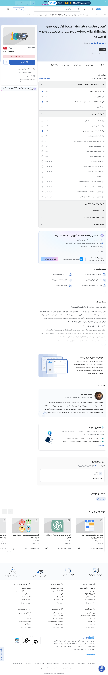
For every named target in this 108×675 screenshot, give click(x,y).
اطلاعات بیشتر (99, 446)
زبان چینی (92, 624)
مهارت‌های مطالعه (25, 621)
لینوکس (92, 591)
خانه (105, 15)
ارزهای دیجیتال (26, 588)
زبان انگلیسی (91, 613)
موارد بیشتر (91, 603)
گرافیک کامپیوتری (57, 591)
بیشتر (101, 251)
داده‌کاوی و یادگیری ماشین (87, 588)
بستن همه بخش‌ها (44, 78)
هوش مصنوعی (90, 597)
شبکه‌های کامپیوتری (89, 599)
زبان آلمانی (92, 619)
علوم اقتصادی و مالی (24, 599)
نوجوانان (28, 624)
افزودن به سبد (20, 62)
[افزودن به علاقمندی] (101, 520)
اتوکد (61, 594)
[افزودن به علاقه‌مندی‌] (5, 62)
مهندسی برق (59, 624)
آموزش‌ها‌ (96, 15)
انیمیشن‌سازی (58, 599)
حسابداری (28, 594)
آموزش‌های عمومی (25, 613)
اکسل (29, 619)
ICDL (29, 616)
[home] (98, 9)
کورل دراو (60, 597)
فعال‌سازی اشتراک (50, 259)
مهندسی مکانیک (58, 619)
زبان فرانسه (91, 621)
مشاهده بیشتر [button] (90, 654)
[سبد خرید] (8, 9)
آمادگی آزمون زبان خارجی (87, 616)
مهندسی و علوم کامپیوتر (55, 621)
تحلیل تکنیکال (26, 597)
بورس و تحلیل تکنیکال (23, 591)
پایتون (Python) (90, 594)
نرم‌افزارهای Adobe (57, 588)
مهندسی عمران (58, 616)
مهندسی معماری (58, 613)
